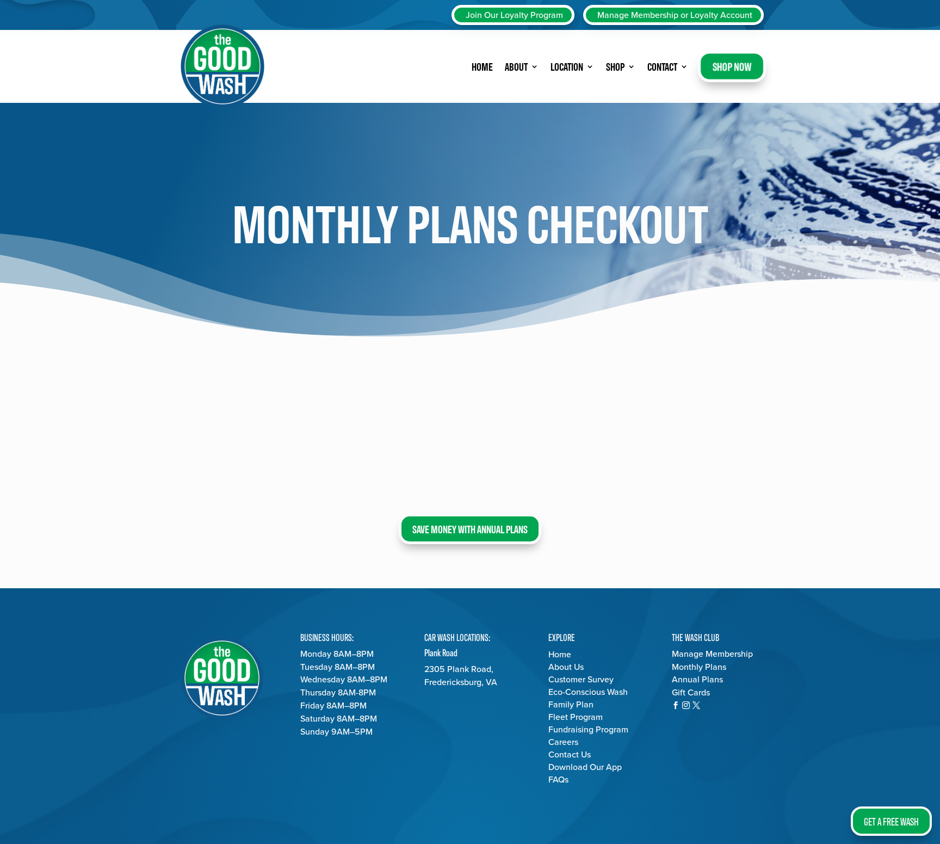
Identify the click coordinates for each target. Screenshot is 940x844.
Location (567, 66)
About (516, 66)
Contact (662, 66)
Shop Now (732, 66)
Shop (615, 66)
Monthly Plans (699, 667)
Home (482, 66)
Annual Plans (697, 679)
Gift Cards (691, 692)
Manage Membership (712, 654)
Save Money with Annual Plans (470, 528)
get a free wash (891, 821)
